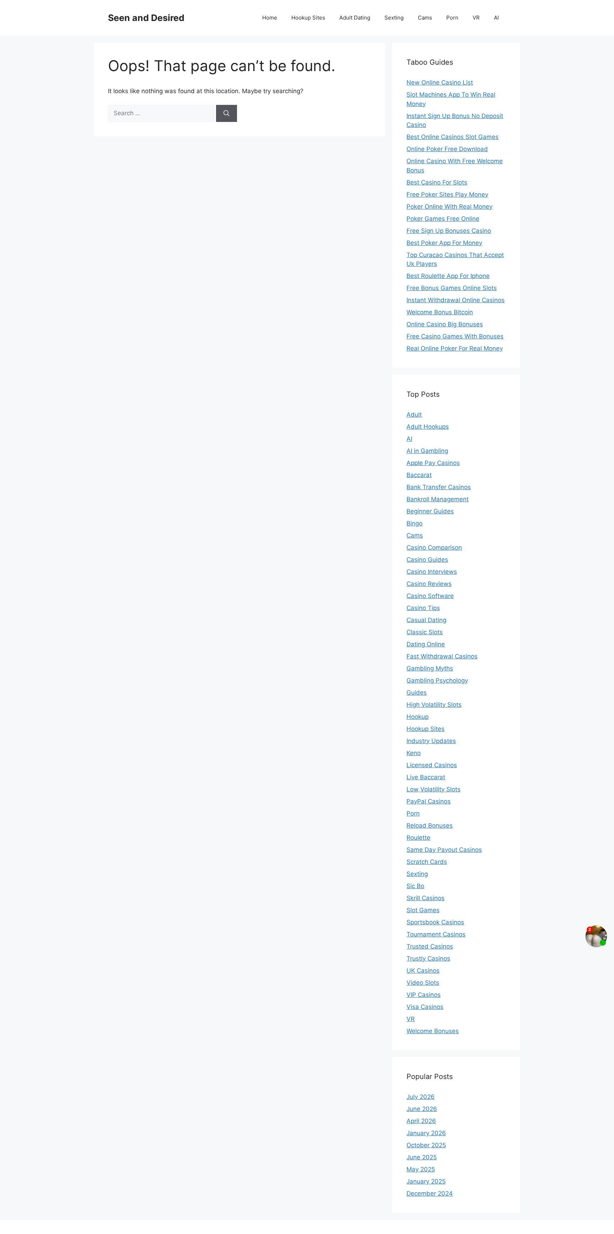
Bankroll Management (437, 499)
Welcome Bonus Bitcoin (439, 312)
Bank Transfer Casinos (438, 487)
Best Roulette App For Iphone (448, 275)
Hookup (417, 716)
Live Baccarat (425, 777)
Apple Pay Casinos (433, 462)
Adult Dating (354, 17)
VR (476, 17)
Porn (452, 17)
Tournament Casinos (435, 934)
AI (496, 17)
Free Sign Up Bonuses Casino (448, 230)
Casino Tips (423, 607)
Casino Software (430, 595)
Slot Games (423, 910)
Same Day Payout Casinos (444, 849)
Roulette (418, 837)
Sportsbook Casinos (435, 922)
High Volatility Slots (434, 704)
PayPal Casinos (428, 801)
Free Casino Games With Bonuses (454, 336)
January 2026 (426, 1133)
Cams (425, 17)
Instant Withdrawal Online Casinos (455, 300)
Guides (416, 692)
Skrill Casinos (425, 898)
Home (269, 17)
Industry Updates (431, 740)
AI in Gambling (427, 450)
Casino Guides (427, 559)
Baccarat (419, 475)
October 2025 (426, 1145)
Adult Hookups (427, 426)
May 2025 (420, 1169)
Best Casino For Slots (436, 182)
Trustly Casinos (428, 958)
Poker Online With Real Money (449, 206)
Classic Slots (424, 632)
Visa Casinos (424, 1006)
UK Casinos (423, 970)
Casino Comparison (434, 547)
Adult (414, 414)
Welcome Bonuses (432, 1031)
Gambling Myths (429, 668)
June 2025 (421, 1157)
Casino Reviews (429, 583)
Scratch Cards (426, 861)
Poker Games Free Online (442, 218)
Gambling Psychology (437, 680)
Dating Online (425, 644)
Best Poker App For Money (444, 242)
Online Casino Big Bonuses (444, 324)
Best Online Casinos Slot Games (452, 136)
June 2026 (421, 1108)
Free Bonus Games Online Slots (451, 288)
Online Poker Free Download (447, 149)
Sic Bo (415, 886)
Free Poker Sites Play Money (447, 194)
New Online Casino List (439, 82)
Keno (413, 753)
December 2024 (429, 1193)
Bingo (414, 523)
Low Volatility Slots (433, 789)
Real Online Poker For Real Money (454, 348)
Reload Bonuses (429, 825)
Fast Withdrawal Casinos (442, 656)
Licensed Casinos (431, 765)
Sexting (394, 17)
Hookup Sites (308, 17)
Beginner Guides (430, 511)
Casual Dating (426, 620)
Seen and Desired (146, 17)
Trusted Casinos (429, 946)
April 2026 (421, 1121)
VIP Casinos (423, 994)
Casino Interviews (431, 571)
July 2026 (420, 1096)
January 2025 (426, 1181)
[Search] (226, 113)
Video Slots (422, 982)
